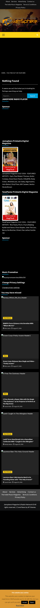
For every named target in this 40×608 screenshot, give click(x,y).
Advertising (22, 1)
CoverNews (21, 507)
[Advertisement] (20, 53)
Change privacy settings (11, 287)
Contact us (30, 1)
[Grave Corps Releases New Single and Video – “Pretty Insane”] (20, 346)
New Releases (7, 318)
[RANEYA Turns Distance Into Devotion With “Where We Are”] (20, 308)
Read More (20, 605)
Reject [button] (32, 602)
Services (14, 1)
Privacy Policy (20, 7)
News (5, 356)
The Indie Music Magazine (13, 4)
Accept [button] (25, 602)
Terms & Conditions (29, 4)
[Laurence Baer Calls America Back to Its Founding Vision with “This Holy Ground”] (20, 462)
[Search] (37, 35)
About (8, 1)
